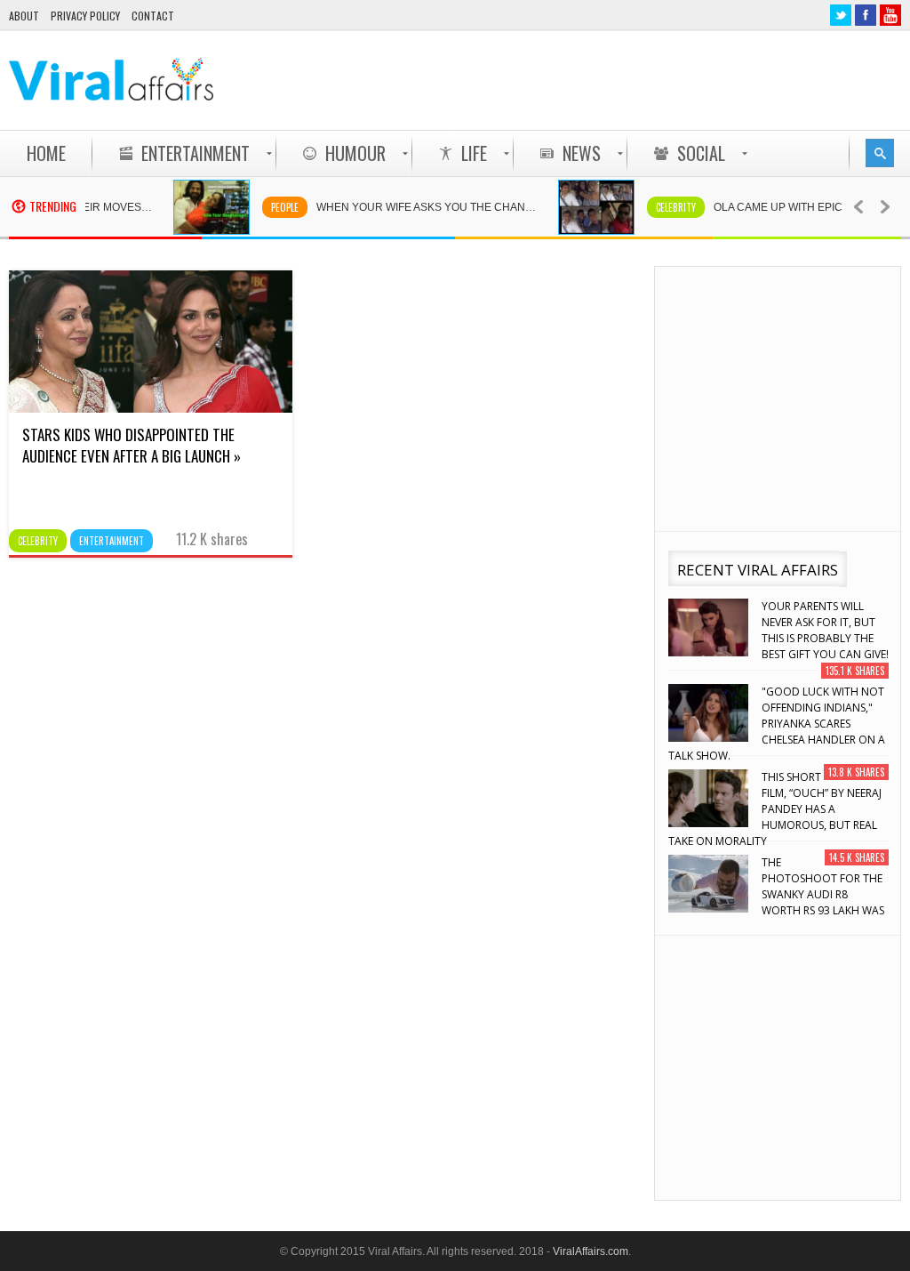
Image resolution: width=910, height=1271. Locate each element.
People (268, 207)
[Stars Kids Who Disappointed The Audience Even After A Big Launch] (150, 408)
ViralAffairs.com (590, 1251)
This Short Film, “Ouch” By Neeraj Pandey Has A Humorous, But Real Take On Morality (775, 809)
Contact (153, 15)
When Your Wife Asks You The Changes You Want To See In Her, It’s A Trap (419, 207)
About (24, 15)
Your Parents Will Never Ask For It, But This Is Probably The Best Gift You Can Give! (825, 630)
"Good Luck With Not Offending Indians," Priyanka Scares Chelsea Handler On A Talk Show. (776, 723)
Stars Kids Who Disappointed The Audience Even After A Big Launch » (131, 445)
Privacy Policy (85, 15)
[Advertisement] (577, 80)
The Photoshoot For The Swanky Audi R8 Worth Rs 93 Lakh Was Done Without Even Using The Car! (776, 894)
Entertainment (111, 541)
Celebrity (659, 207)
